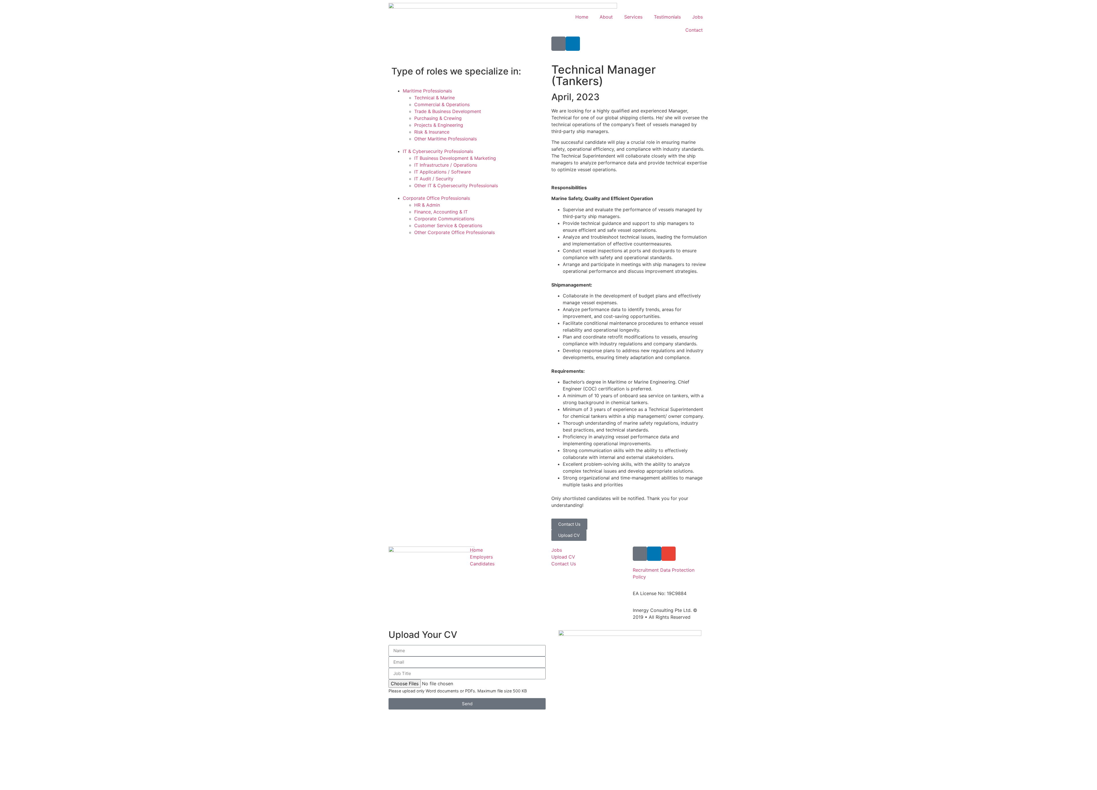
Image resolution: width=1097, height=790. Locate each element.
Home (581, 17)
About (606, 17)
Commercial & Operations (442, 104)
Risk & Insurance (431, 132)
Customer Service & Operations (448, 225)
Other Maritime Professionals (445, 139)
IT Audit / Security (433, 179)
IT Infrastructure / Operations (445, 165)
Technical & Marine (434, 97)
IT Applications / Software (442, 172)
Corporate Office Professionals (436, 198)
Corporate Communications (444, 218)
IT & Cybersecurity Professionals (438, 151)
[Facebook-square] (558, 44)
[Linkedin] (573, 44)
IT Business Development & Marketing (455, 158)
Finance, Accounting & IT (441, 212)
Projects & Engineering (438, 125)
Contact (694, 30)
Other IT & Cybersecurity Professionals (456, 185)
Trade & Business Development (447, 111)
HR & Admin (427, 205)
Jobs (697, 17)
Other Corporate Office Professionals (454, 232)
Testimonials (667, 17)
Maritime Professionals (427, 91)
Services (633, 17)
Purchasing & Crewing (438, 118)
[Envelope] (668, 554)
